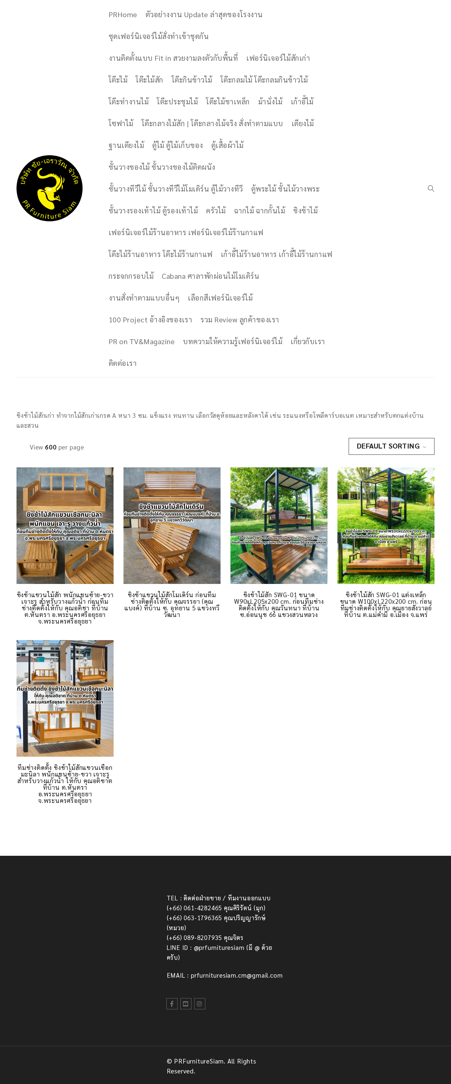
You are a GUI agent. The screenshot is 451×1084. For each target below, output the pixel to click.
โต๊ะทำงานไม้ (129, 101)
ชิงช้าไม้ (305, 210)
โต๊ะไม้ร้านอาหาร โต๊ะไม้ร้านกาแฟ (161, 254)
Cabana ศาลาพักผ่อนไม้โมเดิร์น (210, 275)
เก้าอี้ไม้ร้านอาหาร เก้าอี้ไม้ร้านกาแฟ (276, 254)
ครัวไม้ (216, 210)
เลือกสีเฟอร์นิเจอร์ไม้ (220, 297)
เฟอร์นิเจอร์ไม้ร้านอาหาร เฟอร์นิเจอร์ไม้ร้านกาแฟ (186, 232)
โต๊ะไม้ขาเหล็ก (228, 101)
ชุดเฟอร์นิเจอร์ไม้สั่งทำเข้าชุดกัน (159, 36)
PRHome (123, 14)
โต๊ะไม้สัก (149, 79)
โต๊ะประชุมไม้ (177, 101)
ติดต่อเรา (123, 363)
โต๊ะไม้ (118, 79)
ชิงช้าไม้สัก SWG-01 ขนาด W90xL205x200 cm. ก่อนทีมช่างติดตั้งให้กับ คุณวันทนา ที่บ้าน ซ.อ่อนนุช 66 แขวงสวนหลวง (279, 604)
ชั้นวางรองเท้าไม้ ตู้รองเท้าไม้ (153, 210)
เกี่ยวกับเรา (308, 341)
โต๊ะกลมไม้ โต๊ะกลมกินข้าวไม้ (264, 79)
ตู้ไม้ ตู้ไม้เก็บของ (177, 145)
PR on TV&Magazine (142, 341)
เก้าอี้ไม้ (302, 101)
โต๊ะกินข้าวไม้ (192, 79)
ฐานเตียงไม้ (126, 145)
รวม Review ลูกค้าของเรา (239, 319)
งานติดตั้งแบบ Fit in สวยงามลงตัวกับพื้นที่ (173, 57)
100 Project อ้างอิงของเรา (150, 319)
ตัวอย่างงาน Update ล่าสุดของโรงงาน (204, 14)
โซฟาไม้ (121, 123)
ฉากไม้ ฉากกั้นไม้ (259, 210)
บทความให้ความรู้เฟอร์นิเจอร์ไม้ (232, 341)
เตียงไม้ (303, 123)
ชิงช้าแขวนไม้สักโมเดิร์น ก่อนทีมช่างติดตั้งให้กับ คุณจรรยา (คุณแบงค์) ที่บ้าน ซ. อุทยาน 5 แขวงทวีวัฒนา (172, 604)
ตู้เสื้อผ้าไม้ (227, 145)
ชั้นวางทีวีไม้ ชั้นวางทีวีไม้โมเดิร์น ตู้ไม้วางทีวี (176, 188)
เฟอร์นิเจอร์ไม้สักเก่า (278, 57)
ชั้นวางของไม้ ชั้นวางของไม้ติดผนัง (162, 166)
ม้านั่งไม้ (270, 101)
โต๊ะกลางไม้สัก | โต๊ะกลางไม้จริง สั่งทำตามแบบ (212, 123)
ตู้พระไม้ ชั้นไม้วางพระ (285, 188)
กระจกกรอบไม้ (131, 275)
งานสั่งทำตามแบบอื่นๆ (144, 297)
